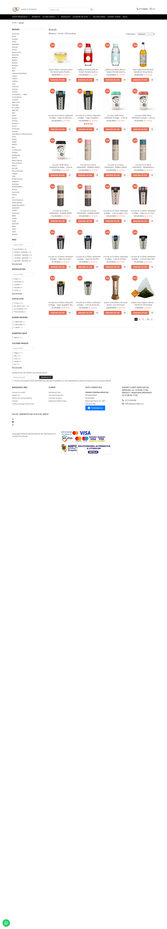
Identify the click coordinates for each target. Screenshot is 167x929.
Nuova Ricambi (17, 171)
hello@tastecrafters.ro (134, 403)
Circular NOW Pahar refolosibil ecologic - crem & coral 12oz (143, 116)
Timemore (15, 213)
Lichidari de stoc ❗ (81, 17)
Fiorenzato (16, 129)
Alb (15, 356)
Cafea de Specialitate (19, 73)
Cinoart (14, 92)
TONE (14, 221)
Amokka (15, 39)
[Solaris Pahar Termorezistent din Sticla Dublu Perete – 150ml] (60, 54)
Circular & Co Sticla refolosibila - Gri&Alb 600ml (60, 212)
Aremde (15, 47)
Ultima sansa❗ (49, 17)
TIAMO (14, 210)
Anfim (14, 41)
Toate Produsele (20, 17)
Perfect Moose (17, 179)
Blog (125, 17)
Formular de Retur (55, 398)
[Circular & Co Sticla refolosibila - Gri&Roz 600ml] (88, 195)
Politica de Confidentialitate (22, 398)
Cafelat (14, 76)
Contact (15, 401)
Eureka (14, 118)
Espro (14, 115)
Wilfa (14, 226)
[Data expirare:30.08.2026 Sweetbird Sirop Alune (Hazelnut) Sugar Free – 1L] (143, 54)
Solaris (14, 195)
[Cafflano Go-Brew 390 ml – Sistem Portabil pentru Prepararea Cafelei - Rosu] (88, 54)
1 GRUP (17, 327)
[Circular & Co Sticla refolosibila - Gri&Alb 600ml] (60, 195)
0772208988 (130, 400)
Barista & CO (16, 52)
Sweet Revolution (18, 205)
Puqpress (15, 181)
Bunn (14, 68)
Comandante (17, 97)
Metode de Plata (55, 392)
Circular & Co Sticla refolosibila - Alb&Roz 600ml (88, 166)
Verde (16, 361)
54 (148, 319)
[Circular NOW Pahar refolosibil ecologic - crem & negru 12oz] (60, 149)
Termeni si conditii (18, 392)
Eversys (14, 121)
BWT (13, 71)
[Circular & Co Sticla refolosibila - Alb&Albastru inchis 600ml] (143, 149)
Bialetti (14, 60)
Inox (15, 358)
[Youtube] (13, 422)
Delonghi (15, 105)
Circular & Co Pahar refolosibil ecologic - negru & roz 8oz (60, 257)
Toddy (14, 218)
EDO (13, 113)
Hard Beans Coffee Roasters (22, 134)
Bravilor (15, 63)
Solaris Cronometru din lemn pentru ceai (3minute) (116, 303)
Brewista (15, 65)
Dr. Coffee (15, 108)
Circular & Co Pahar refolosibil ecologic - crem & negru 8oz (143, 257)
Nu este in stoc (19, 306)
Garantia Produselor (56, 395)
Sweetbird (15, 208)
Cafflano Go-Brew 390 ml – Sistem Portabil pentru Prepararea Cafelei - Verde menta (115, 70)
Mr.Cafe (15, 168)
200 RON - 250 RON (21, 261)
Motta (14, 166)
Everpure (15, 123)
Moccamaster (17, 163)
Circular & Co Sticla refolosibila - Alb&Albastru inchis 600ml (143, 166)
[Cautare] (91, 10)
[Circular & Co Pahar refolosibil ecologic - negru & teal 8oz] (88, 241)
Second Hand (99, 17)
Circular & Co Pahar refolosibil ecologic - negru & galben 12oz (88, 116)
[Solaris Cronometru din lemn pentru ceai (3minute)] (115, 287)
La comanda (18, 309)
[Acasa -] (24, 9)
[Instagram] (13, 425)
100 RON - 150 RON (21, 255)
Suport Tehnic (114, 17)
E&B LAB (15, 110)
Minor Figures (17, 160)
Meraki (14, 158)
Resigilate (65, 17)
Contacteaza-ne (97, 408)
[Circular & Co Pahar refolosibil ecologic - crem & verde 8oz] (88, 287)
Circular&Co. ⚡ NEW (19, 94)
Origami (15, 173)
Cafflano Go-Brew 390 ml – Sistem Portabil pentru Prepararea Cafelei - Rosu (88, 70)
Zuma (14, 229)
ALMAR (16, 284)
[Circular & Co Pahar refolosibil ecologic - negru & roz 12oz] (143, 195)
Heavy (14, 139)
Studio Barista (17, 202)
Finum (14, 126)
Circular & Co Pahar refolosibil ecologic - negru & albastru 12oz (60, 116)
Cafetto (14, 78)
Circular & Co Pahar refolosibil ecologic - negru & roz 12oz (143, 212)
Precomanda (18, 312)
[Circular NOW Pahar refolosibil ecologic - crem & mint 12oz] (115, 100)
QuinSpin (15, 184)
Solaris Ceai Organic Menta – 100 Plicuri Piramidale (143, 303)
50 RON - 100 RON (20, 252)
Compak (15, 100)
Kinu (13, 147)
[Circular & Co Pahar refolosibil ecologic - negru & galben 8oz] (60, 287)
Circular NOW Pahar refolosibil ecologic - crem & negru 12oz (60, 166)
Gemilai (14, 234)
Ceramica (15, 86)
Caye (14, 84)
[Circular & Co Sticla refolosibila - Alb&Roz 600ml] (88, 149)
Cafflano (15, 81)
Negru (16, 353)
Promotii (36, 17)
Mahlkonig (16, 155)
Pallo (14, 176)
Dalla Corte (16, 102)
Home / (15, 22)
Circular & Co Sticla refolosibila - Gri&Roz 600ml (88, 212)
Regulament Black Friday (58, 401)
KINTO (14, 144)
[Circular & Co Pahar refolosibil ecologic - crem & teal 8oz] (115, 241)
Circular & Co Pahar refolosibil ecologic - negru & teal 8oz (88, 257)
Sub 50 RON (18, 249)
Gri (15, 364)
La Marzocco (16, 150)
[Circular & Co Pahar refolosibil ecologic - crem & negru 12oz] (115, 195)
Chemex (15, 89)
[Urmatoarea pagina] (151, 319)
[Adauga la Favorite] (69, 80)
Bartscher (15, 55)
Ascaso (14, 49)
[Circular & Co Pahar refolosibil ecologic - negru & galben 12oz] (88, 100)
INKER (14, 142)
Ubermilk (15, 224)
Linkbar (14, 152)
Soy (13, 197)
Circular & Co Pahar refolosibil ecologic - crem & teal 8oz (115, 257)
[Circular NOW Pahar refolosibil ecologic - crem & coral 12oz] (143, 100)
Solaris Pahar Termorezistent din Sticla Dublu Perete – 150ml (60, 70)
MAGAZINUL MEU (20, 387)
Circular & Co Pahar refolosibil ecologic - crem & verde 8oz (88, 303)
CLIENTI (52, 387)
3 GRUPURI (18, 324)
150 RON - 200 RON (21, 258)
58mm (16, 337)
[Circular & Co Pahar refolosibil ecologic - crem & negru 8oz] (143, 241)
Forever (15, 131)
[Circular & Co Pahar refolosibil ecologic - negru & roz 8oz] (60, 241)
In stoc (16, 303)
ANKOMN (15, 44)
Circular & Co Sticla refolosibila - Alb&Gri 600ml (115, 166)
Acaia (14, 231)
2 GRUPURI (18, 322)
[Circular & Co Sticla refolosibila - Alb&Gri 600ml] (115, 149)
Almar (14, 36)
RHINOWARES (17, 187)
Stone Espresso (17, 200)
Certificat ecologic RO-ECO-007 (23, 404)
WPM (14, 216)
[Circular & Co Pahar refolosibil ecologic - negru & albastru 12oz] (60, 100)
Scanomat (15, 192)
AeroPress (15, 34)
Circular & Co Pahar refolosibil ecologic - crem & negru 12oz (115, 212)
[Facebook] (13, 419)
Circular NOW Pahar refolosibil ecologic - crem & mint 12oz (115, 116)
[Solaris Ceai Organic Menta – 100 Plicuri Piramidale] (143, 287)
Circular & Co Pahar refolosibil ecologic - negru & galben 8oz (60, 303)
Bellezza (15, 57)
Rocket (14, 189)
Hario (14, 137)
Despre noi (16, 395)
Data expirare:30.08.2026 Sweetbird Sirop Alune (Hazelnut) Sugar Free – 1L (143, 70)
